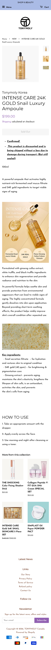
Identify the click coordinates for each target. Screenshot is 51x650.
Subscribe (41, 620)
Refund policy (25, 587)
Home (4, 39)
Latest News (26, 559)
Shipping (6, 122)
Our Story (25, 575)
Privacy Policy (25, 579)
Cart (46, 7)
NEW (14, 39)
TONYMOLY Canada (34, 629)
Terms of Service (25, 583)
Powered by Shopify (25, 632)
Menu (8, 7)
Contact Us (25, 591)
